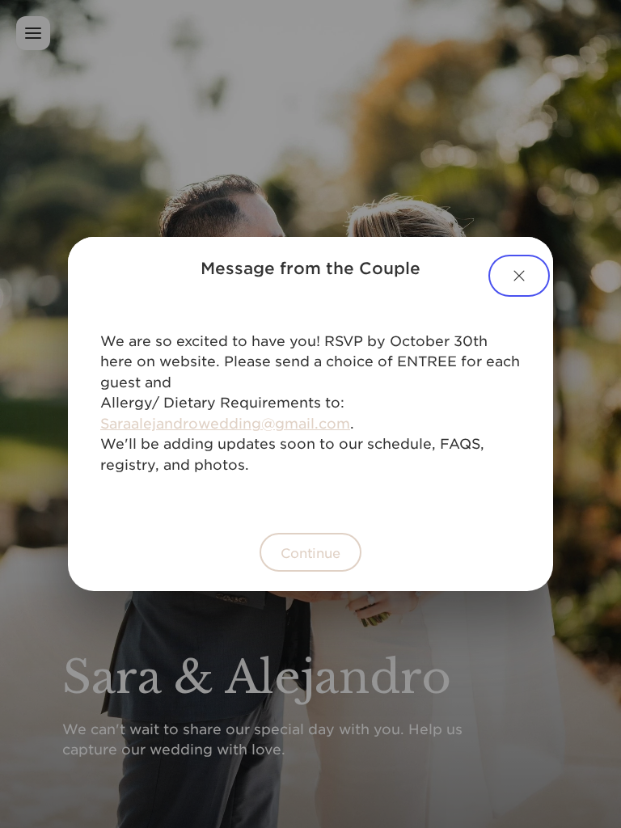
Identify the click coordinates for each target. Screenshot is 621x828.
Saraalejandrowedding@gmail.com (225, 423)
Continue (310, 552)
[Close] (519, 275)
